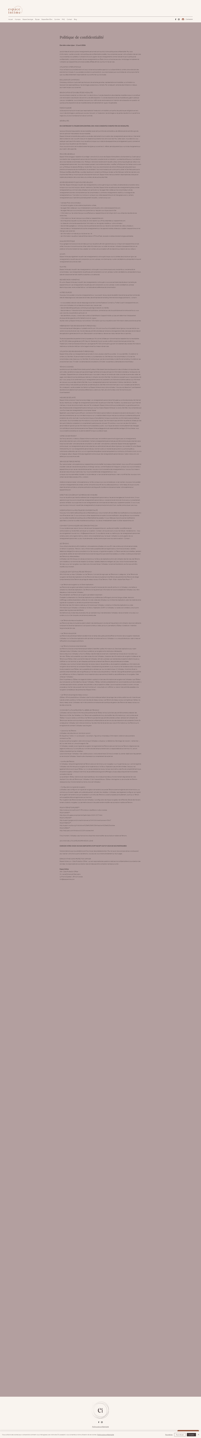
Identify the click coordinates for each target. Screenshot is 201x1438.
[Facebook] (176, 19)
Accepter (191, 1435)
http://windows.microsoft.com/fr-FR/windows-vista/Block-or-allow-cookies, (83, 810)
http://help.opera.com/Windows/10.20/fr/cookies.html (77, 830)
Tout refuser (180, 1435)
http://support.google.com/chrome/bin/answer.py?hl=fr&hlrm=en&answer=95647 (85, 820)
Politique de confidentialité (100, 1427)
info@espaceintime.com (87, 533)
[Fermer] (198, 1434)
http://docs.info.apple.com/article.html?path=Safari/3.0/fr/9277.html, (81, 815)
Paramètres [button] (169, 1434)
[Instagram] (179, 19)
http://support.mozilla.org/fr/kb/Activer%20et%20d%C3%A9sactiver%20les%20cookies (87, 825)
